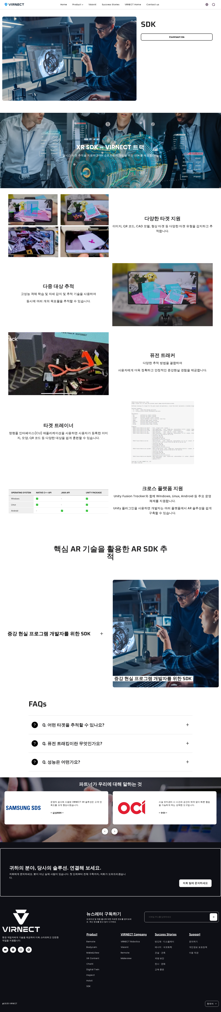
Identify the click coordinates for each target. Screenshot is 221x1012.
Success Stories (165, 934)
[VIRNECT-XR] (23, 4)
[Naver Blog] (29, 950)
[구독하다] (213, 917)
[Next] (114, 831)
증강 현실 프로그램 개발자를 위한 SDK (49, 633)
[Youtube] (5, 950)
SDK (148, 24)
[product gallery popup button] (131, 97)
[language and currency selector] (207, 5)
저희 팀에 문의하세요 (195, 883)
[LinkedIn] (13, 950)
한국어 (210, 1003)
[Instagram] (21, 950)
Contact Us (176, 37)
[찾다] (213, 5)
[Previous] (105, 831)
